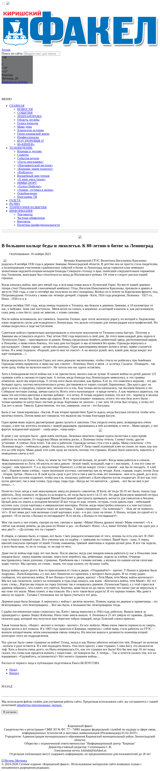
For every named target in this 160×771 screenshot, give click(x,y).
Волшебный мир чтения (33, 175)
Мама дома (24, 126)
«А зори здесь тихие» (31, 179)
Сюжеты (23, 154)
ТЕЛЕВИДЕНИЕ (21, 147)
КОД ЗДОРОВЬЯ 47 (30, 140)
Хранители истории (30, 130)
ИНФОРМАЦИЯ (21, 211)
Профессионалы (28, 137)
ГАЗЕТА (15, 200)
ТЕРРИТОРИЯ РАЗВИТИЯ (28, 207)
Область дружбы (28, 119)
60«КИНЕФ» (26, 144)
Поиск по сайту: (12, 53)
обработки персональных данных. (39, 705)
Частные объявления (31, 218)
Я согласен (9, 712)
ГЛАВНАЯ (16, 105)
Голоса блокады (27, 123)
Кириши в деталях (29, 151)
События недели (28, 158)
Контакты (23, 221)
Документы (25, 214)
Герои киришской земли (33, 133)
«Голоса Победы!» (29, 186)
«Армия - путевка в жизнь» (35, 189)
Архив (6, 49)
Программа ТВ (27, 196)
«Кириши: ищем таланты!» (35, 168)
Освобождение (27, 193)
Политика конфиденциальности (38, 225)
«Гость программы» (30, 161)
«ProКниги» (25, 172)
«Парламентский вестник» (35, 165)
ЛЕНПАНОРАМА (29, 116)
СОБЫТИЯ (25, 112)
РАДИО (14, 204)
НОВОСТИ (25, 109)
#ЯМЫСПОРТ (27, 182)
